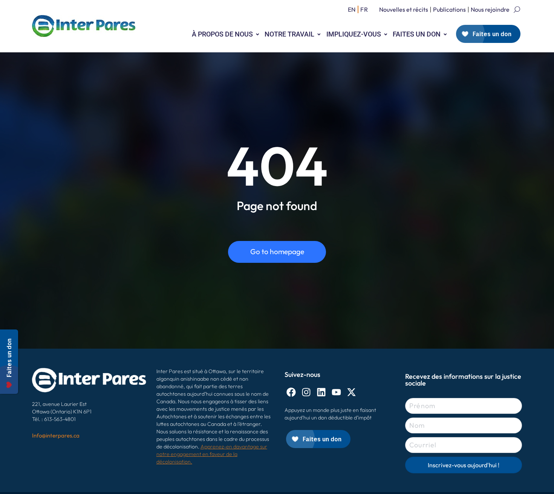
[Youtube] (336, 392)
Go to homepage (277, 251)
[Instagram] (306, 392)
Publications (449, 9)
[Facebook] (291, 392)
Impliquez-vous (353, 34)
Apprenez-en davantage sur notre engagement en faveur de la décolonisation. (211, 454)
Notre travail (289, 34)
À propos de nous (222, 34)
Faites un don (417, 34)
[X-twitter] (351, 392)
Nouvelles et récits (403, 9)
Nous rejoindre (490, 9)
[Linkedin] (321, 392)
